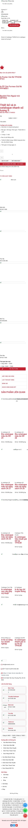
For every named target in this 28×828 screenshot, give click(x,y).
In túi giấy (16, 799)
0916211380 (3, 209)
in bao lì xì (13, 803)
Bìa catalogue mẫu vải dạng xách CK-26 (21, 486)
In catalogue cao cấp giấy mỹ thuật (6, 591)
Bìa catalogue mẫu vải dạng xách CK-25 (7, 537)
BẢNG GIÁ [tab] (5, 383)
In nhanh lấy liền (8, 799)
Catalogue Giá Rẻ (20, 637)
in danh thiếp (16, 801)
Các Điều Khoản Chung (9, 742)
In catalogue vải (5, 432)
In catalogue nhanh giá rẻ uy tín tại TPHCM (20, 643)
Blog (4, 780)
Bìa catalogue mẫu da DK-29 (7, 436)
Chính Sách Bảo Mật (8, 745)
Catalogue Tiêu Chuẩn (19, 534)
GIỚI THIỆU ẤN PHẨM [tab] (8, 376)
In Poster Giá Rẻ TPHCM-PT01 (11, 78)
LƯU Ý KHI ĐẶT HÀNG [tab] (8, 380)
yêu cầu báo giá (14, 25)
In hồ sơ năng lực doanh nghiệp (6, 642)
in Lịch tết (16, 807)
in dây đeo (13, 813)
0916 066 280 (12, 698)
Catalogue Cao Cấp (6, 587)
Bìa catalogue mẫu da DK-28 (21, 436)
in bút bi (8, 811)
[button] (13, 164)
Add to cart (5, 160)
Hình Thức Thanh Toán (9, 750)
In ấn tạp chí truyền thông (20, 590)
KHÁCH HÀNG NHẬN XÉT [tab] (9, 387)
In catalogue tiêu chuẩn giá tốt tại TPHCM (21, 540)
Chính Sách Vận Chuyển (9, 748)
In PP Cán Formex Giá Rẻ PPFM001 (11, 87)
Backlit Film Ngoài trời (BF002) (10, 97)
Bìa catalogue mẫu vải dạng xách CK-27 (7, 486)
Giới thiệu (5, 774)
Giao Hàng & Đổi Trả (8, 753)
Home (3, 37)
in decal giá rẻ (15, 805)
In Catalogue (8, 37)
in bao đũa (16, 809)
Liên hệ (5, 777)
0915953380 (3, 320)
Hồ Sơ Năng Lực (6, 637)
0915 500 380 (4, 261)
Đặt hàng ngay (16, 160)
